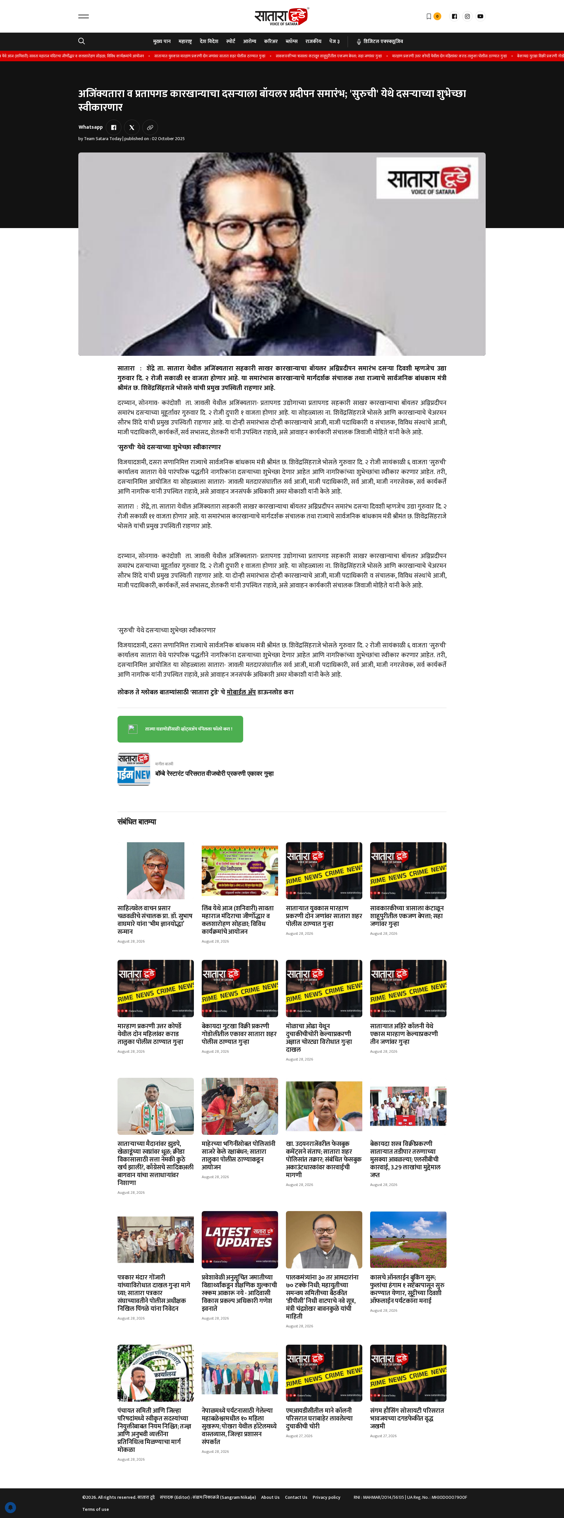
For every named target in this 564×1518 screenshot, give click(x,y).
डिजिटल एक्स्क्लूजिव (383, 41)
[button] (83, 16)
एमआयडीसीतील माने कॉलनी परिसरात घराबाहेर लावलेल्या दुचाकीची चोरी (319, 1418)
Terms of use (95, 1509)
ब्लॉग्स (292, 41)
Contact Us (296, 1497)
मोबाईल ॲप (241, 692)
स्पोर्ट (230, 41)
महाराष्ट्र (185, 41)
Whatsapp (91, 127)
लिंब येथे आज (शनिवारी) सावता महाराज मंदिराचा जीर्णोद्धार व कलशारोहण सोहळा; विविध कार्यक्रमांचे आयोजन (238, 920)
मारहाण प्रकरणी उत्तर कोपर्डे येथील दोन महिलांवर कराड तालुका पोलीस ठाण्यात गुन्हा (430, 56)
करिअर (271, 41)
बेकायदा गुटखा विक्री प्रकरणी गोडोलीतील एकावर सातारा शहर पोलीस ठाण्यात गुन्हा (239, 1034)
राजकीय (313, 41)
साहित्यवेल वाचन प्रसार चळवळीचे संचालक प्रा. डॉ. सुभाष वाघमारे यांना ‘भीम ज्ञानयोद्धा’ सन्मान (155, 920)
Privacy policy (326, 1497)
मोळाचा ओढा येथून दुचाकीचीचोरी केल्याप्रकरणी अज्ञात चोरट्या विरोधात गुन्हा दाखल (319, 1038)
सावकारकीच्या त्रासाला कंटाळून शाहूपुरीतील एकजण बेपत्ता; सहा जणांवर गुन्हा (309, 56)
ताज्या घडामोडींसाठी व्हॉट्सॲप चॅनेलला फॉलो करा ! (188, 729)
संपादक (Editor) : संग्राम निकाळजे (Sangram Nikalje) (208, 1497)
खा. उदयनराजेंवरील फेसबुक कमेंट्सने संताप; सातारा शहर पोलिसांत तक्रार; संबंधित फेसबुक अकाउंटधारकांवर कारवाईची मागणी (324, 1159)
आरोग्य (249, 41)
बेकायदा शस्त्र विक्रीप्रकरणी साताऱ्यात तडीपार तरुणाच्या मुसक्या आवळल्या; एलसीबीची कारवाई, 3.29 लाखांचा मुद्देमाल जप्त (405, 1159)
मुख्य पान (162, 41)
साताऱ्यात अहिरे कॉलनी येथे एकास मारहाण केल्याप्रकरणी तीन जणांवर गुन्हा (404, 1034)
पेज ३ (334, 41)
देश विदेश (209, 41)
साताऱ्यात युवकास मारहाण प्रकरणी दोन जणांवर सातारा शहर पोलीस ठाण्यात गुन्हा (190, 56)
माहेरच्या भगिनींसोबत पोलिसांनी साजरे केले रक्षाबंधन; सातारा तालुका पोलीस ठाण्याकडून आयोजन (238, 1155)
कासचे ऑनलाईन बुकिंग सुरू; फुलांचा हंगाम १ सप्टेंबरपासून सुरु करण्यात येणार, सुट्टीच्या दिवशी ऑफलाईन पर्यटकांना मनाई (407, 1289)
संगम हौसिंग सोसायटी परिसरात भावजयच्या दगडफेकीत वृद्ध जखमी (407, 1418)
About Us (270, 1497)
